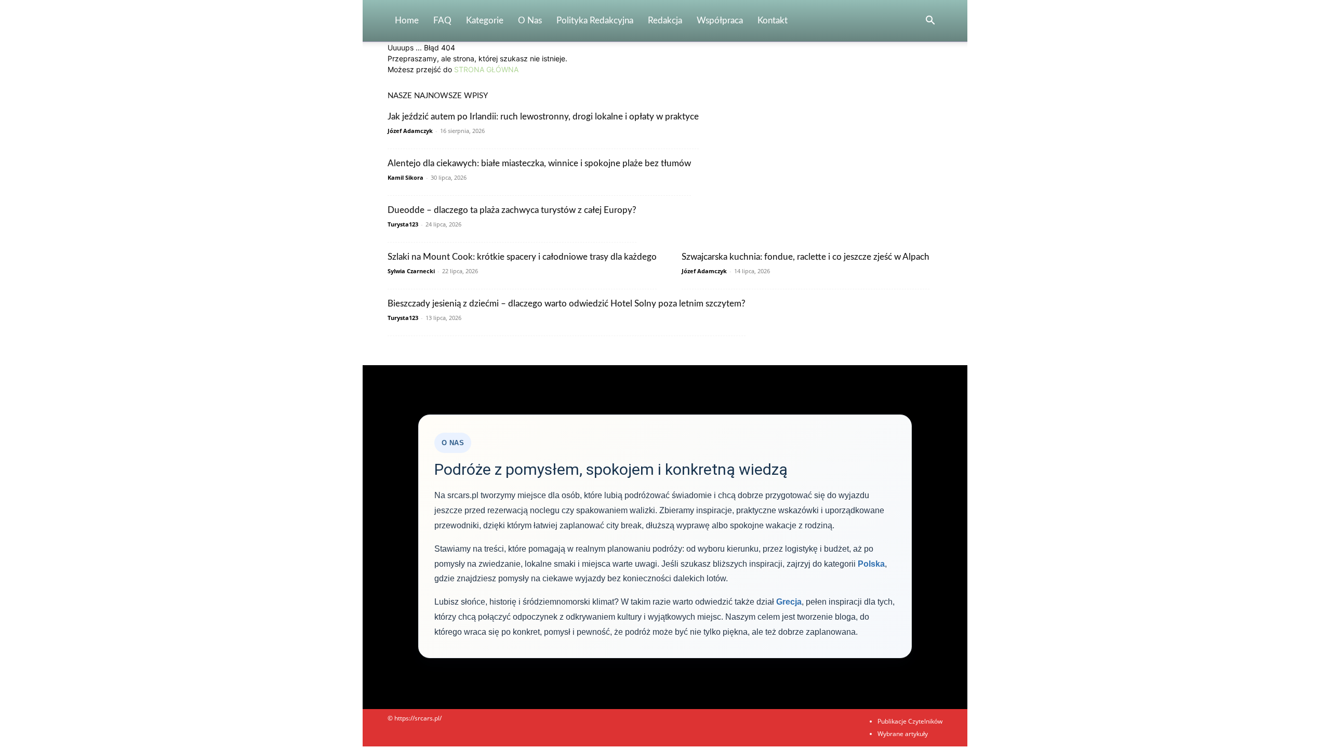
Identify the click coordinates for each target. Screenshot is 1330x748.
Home (407, 20)
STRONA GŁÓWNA (486, 69)
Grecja (789, 601)
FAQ (442, 20)
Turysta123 (403, 224)
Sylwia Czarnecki (411, 271)
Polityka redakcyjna (594, 20)
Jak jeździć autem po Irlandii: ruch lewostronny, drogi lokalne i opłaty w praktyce (543, 116)
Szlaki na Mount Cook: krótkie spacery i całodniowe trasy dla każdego (522, 256)
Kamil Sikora (405, 177)
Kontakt (772, 20)
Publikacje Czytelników (909, 721)
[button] (929, 21)
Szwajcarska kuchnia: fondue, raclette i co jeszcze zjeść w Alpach (805, 256)
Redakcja (665, 20)
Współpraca (720, 20)
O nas (530, 20)
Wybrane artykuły (902, 733)
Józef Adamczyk (410, 131)
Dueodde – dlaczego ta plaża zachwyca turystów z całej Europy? (512, 210)
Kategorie (484, 20)
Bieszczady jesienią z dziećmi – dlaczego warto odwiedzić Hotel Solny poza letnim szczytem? (567, 303)
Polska (871, 563)
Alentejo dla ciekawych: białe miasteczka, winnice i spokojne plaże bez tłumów (539, 163)
